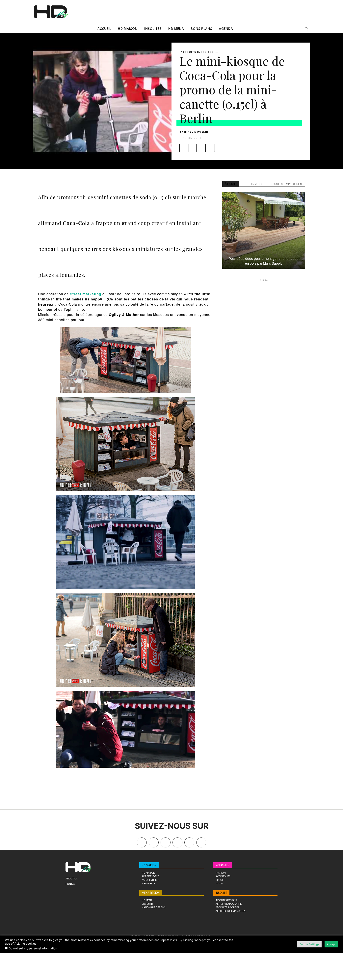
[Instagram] (166, 842)
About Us (72, 878)
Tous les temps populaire (288, 184)
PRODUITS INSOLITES (196, 52)
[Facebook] (183, 148)
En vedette (258, 184)
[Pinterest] (202, 148)
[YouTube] (189, 842)
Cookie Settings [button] (309, 944)
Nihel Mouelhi (196, 131)
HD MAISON (149, 865)
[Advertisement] (177, 11)
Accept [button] (331, 944)
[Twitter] (201, 842)
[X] (193, 148)
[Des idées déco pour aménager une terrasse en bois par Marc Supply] (263, 230)
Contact (71, 884)
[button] (306, 28)
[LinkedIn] (177, 842)
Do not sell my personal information (33, 948)
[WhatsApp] (211, 148)
